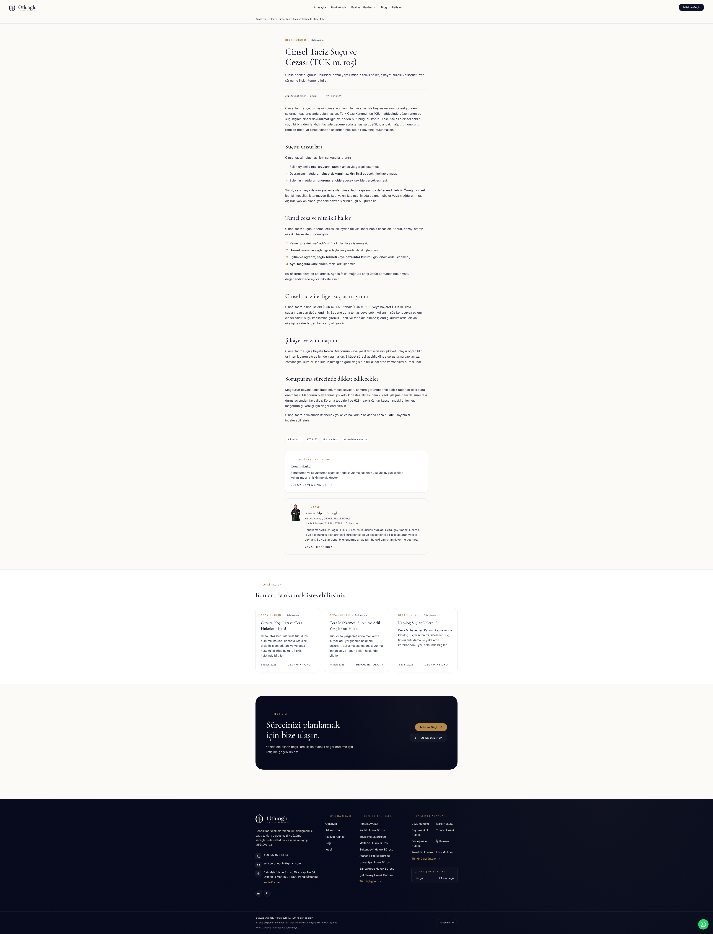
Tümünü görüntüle (425, 858)
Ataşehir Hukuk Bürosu (374, 856)
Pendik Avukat (368, 823)
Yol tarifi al (272, 882)
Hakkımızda (338, 7)
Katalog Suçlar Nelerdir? (417, 622)
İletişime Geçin (691, 7)
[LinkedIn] (258, 893)
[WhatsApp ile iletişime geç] (703, 924)
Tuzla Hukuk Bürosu (372, 836)
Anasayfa (320, 7)
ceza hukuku (386, 415)
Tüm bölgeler (370, 881)
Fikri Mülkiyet (445, 852)
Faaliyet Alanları (361, 7)
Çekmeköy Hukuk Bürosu (376, 875)
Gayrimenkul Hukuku (419, 833)
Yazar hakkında (321, 546)
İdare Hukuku (444, 823)
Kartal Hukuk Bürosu (372, 830)
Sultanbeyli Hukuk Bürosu (376, 849)
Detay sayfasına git (312, 484)
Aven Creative (263, 927)
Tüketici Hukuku (422, 852)
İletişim (397, 7)
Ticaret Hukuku (446, 830)
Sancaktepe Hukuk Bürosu (376, 868)
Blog (384, 7)
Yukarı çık (444, 922)
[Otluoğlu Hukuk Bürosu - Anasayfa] (22, 7)
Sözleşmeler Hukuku (419, 844)
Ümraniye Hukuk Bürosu (375, 862)
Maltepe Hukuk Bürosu (374, 843)
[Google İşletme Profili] (267, 893)
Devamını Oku (301, 664)
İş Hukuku (442, 841)
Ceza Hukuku (295, 40)
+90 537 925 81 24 (430, 737)
